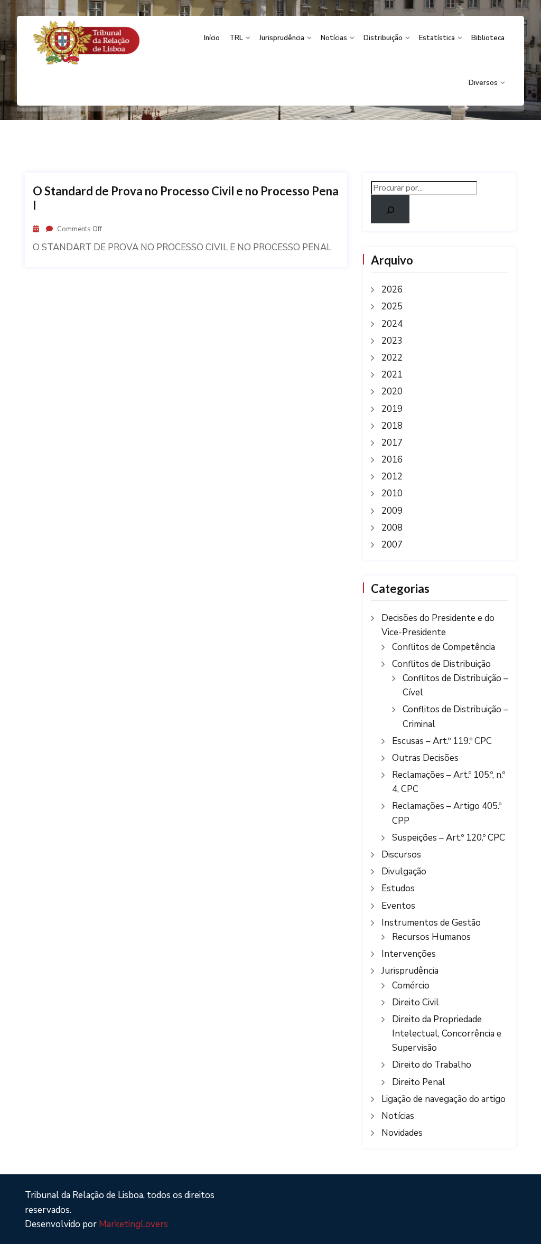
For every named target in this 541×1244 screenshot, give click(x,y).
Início (212, 38)
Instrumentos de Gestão (431, 923)
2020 (392, 391)
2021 (392, 375)
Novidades (402, 1133)
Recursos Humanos (431, 937)
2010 (392, 493)
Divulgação (403, 871)
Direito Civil (415, 1002)
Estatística (437, 38)
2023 (392, 341)
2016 (392, 460)
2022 (392, 358)
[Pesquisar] (390, 209)
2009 (392, 511)
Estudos (398, 888)
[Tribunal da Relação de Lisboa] (86, 42)
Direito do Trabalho (431, 1065)
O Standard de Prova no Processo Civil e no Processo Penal (186, 198)
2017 (392, 443)
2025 (392, 306)
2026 (392, 290)
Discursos (401, 855)
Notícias (334, 38)
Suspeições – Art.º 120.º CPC (448, 838)
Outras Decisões (425, 758)
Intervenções (408, 954)
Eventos (398, 906)
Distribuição (383, 38)
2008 (392, 528)
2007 (392, 545)
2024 (392, 324)
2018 (392, 426)
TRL (236, 38)
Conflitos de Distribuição (441, 664)
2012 (392, 476)
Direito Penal (418, 1082)
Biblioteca (488, 38)
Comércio (411, 985)
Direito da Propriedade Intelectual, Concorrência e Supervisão (446, 1033)
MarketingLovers (133, 1224)
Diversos (483, 83)
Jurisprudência (281, 38)
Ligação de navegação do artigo (443, 1099)
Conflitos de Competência (443, 647)
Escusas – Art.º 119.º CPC (442, 741)
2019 (392, 409)
